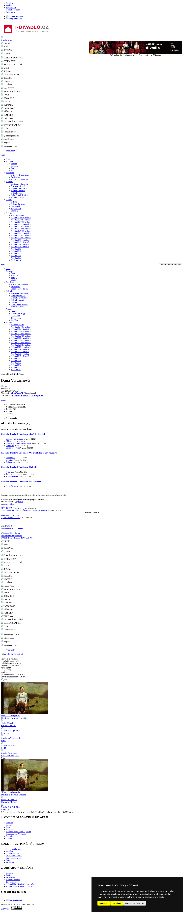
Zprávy (9, 5)
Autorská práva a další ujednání (18, 832)
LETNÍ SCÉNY (7, 508)
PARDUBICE (9, 108)
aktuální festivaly (10, 146)
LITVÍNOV (8, 85)
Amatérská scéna (17, 197)
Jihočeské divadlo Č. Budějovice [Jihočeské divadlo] (23, 434)
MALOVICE (8, 88)
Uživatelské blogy (18, 204)
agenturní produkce (11, 136)
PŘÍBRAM (8, 112)
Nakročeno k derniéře (19, 195)
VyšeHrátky (10, 151)
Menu (10, 40)
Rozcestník (10, 862)
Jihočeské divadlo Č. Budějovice (26, 395)
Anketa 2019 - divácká (20, 242)
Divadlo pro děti (12, 853)
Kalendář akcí (16, 193)
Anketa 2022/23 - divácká (21, 229)
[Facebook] (14, 16)
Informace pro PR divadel (16, 834)
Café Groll (10, 446)
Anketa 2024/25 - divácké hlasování (20, 884)
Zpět (3, 155)
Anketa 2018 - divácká (20, 247)
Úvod (8, 159)
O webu (9, 838)
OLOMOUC (8, 98)
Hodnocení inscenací (14, 849)
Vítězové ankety (17, 215)
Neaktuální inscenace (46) (16, 407)
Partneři (9, 825)
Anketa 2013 (16, 258)
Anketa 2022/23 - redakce (21, 226)
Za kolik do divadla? (14, 856)
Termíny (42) (11, 409)
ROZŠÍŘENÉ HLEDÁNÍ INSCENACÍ (17, 538)
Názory (9, 200)
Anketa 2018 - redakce (20, 244)
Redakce (9, 823)
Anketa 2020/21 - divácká (21, 238)
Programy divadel (18, 186)
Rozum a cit (10, 458)
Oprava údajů (11, 418)
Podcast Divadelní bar (19, 179)
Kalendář (9, 182)
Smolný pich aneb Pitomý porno (18, 443)
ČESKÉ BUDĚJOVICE (13, 58)
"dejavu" (6, 142)
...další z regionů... (10, 132)
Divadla (4, 40)
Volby (3, 400)
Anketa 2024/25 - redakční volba (19, 886)
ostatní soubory (9, 139)
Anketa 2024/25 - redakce (21, 217)
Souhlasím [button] (104, 903)
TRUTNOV (8, 118)
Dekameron (10, 462)
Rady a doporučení (13, 858)
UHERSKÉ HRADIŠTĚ (13, 122)
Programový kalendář (19, 184)
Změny (14, 168)
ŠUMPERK (8, 115)
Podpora (9, 829)
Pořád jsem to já (12, 476)
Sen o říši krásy (12, 486)
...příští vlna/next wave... (10, 518)
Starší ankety (16, 260)
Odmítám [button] (117, 903)
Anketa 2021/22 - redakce (21, 231)
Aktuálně (9, 161)
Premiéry (9, 3)
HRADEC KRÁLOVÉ (12, 64)
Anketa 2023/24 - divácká (21, 224)
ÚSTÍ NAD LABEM (12, 125)
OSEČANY (8, 105)
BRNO (6, 544)
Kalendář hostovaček (19, 188)
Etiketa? (9, 860)
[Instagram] (14, 18)
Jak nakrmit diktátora (14, 474)
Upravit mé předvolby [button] (134, 903)
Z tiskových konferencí (20, 175)
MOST (6, 95)
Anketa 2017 (16, 249)
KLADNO (7, 78)
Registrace (19, 502)
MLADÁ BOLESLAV (12, 91)
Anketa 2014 (16, 256)
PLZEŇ (6, 551)
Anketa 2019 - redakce (20, 240)
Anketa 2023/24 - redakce (21, 222)
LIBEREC (7, 81)
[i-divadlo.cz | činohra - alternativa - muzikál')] (91, 29)
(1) (9, 413)
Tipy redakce (11, 7)
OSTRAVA (8, 548)
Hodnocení (15, 206)
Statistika (9, 836)
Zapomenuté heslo (8, 504)
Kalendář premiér (13, 10)
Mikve (8, 441)
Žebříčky (14, 211)
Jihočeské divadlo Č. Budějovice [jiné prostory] (21, 481)
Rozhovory (15, 177)
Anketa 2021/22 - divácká (21, 233)
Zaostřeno (10, 173)
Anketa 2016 (16, 251)
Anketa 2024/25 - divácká (21, 220)
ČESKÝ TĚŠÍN (9, 61)
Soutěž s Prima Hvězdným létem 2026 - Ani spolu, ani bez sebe (26, 510)
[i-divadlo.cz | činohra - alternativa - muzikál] (91, 37)
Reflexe (14, 202)
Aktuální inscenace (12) (15, 405)
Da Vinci (9, 460)
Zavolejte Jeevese (13, 448)
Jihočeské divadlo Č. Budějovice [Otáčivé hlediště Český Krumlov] (29, 453)
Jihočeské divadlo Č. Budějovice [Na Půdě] (19, 467)
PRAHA (6, 541)
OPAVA (6, 101)
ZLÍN (5, 128)
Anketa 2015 (16, 253)
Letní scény (10, 12)
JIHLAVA (7, 71)
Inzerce (9, 827)
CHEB (6, 68)
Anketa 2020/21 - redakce (21, 235)
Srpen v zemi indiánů (14, 439)
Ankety (9, 213)
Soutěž (13, 170)
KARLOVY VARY (11, 75)
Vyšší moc (10, 472)
